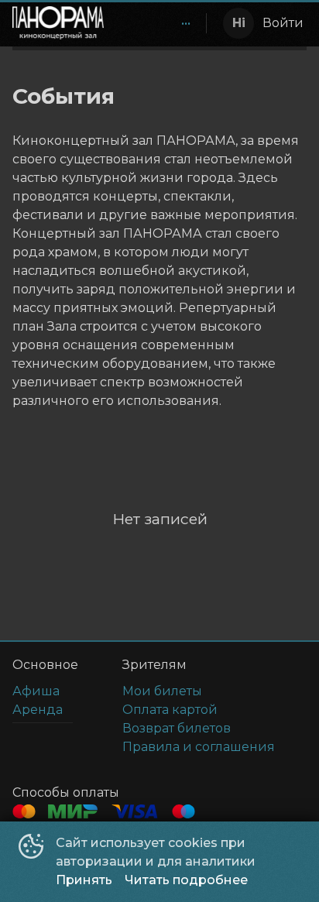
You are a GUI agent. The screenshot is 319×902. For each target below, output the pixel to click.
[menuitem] (186, 23)
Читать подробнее (186, 880)
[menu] (158, 23)
